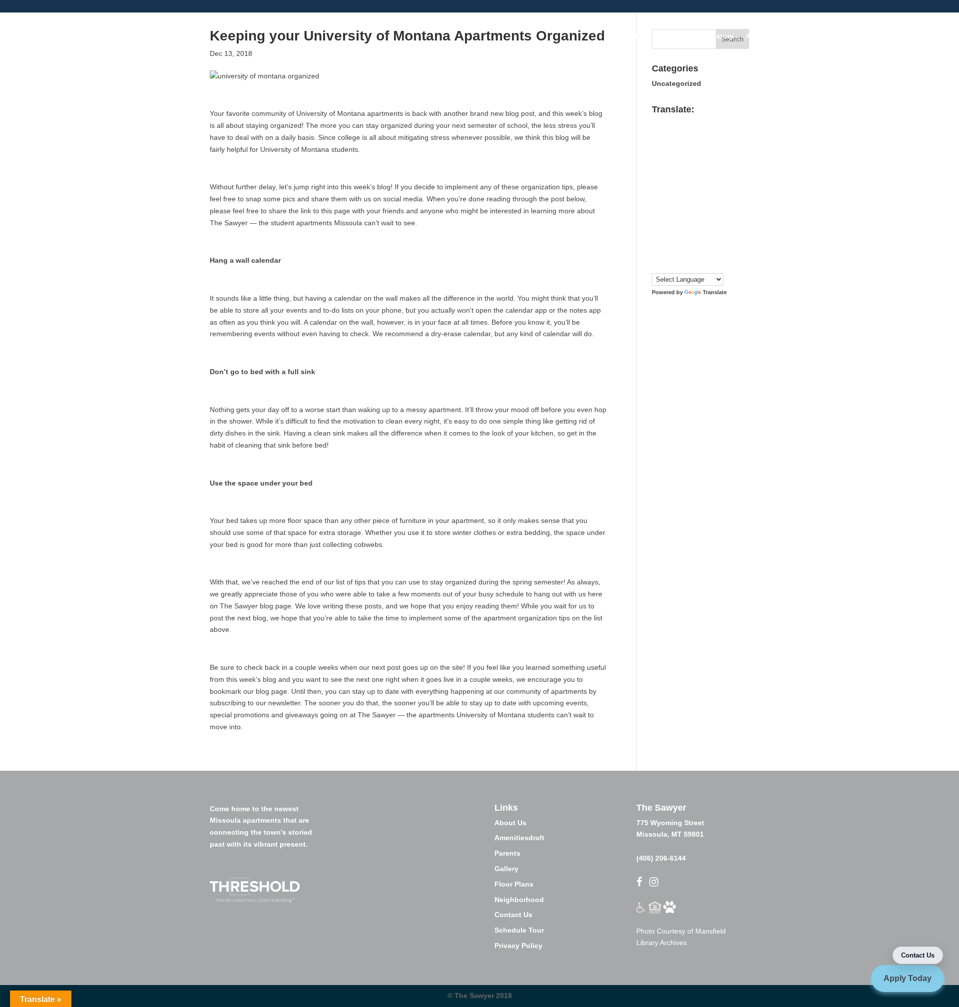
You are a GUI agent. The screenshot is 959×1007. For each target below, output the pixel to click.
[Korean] (676, 194)
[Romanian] (676, 230)
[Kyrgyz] (696, 194)
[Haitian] (666, 170)
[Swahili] (656, 254)
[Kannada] (726, 182)
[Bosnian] (666, 135)
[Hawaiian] (686, 170)
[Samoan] (686, 242)
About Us (510, 823)
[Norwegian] (696, 218)
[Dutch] (696, 146)
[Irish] (686, 182)
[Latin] (716, 194)
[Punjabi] (666, 230)
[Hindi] (706, 170)
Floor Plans (811, 36)
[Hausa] (676, 170)
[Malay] (706, 206)
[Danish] (686, 146)
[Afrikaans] (656, 123)
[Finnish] (666, 158)
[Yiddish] (706, 265)
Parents (507, 853)
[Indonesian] (676, 182)
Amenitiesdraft (519, 838)
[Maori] (726, 206)
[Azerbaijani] (706, 123)
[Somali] (706, 242)
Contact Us (513, 915)
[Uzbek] (666, 265)
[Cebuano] (696, 135)
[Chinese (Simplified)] (716, 135)
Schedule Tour (519, 930)
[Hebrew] (696, 170)
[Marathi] (656, 218)
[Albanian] (666, 123)
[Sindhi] (726, 230)
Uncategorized (676, 83)
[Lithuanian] (656, 206)
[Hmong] (716, 170)
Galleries (641, 36)
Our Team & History (701, 36)
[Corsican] (656, 146)
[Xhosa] (696, 265)
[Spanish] (716, 242)
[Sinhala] (656, 242)
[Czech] (676, 146)
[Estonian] (726, 146)
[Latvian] (726, 194)
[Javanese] (716, 182)
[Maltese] (716, 206)
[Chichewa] (706, 135)
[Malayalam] (696, 206)
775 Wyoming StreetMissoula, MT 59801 (670, 821)
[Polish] (726, 218)
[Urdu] (656, 265)
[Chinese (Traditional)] (726, 135)
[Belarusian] (726, 123)
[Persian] (716, 218)
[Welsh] (686, 265)
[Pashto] (706, 218)
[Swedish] (666, 254)
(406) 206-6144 (661, 858)
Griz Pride (859, 36)
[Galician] (696, 158)
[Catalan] (686, 135)
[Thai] (706, 254)
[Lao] (706, 194)
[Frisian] (686, 158)
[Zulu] (726, 265)
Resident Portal (914, 36)
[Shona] (706, 230)
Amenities (763, 36)
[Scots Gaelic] (696, 242)
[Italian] (696, 182)
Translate (715, 292)
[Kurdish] (686, 194)
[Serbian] (696, 230)
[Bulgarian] (676, 135)
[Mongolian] (666, 218)
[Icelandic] (656, 182)
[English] (706, 146)
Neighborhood (519, 900)
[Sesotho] (716, 230)
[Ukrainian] (726, 254)
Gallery (506, 869)
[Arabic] (686, 123)
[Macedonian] (676, 206)
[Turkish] (716, 254)
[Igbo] (666, 182)
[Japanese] (706, 182)
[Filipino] (656, 158)
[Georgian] (706, 158)
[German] (716, 158)
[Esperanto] (716, 146)
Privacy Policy (518, 946)
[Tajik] (676, 254)
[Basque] (716, 123)
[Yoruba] (716, 265)
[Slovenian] (676, 242)
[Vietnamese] (676, 265)
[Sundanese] (726, 242)
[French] (676, 158)
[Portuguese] (656, 230)
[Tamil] (686, 254)
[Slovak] (666, 242)
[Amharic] (676, 123)
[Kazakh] (656, 194)
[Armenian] (696, 123)
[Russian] (686, 230)
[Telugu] (696, 254)
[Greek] (726, 158)
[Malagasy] (686, 206)
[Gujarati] (656, 170)
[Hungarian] (726, 170)
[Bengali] (656, 135)
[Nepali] (686, 218)
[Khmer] (666, 194)
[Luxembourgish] (666, 206)
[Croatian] (666, 146)
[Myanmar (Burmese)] (676, 218)
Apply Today (908, 978)
